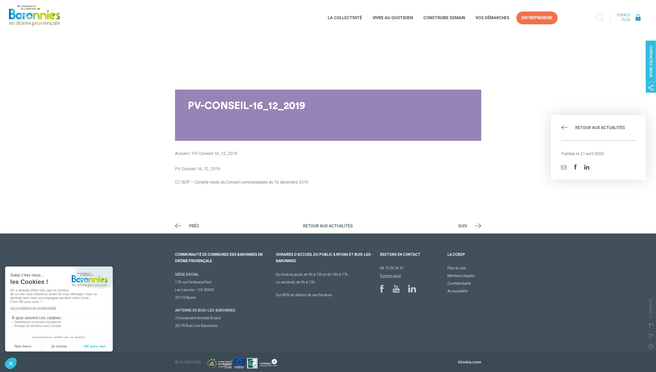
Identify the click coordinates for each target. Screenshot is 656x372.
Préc (194, 226)
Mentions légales (461, 276)
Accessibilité (457, 291)
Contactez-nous (651, 61)
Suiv (462, 226)
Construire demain (444, 17)
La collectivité (345, 17)
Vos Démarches (492, 17)
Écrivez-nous (390, 276)
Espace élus (623, 17)
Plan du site (456, 268)
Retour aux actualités (600, 127)
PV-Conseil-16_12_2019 (197, 168)
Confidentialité (459, 283)
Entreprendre (536, 17)
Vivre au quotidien (393, 17)
